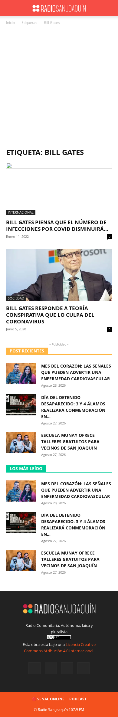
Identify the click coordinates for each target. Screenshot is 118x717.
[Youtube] (83, 668)
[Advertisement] (59, 88)
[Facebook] (34, 668)
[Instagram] (51, 668)
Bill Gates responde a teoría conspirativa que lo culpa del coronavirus (50, 315)
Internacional (21, 212)
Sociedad (16, 298)
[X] (67, 668)
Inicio (10, 22)
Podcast (78, 699)
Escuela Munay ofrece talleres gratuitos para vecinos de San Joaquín (70, 441)
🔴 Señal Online (48, 699)
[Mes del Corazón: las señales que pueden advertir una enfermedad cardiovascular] (21, 373)
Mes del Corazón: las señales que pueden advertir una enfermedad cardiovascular (76, 372)
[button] (10, 8)
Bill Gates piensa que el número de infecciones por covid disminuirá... (57, 225)
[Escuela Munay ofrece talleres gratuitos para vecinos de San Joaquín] (21, 442)
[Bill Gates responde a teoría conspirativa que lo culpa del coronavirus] (59, 275)
